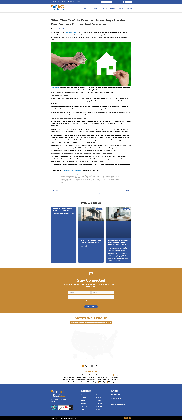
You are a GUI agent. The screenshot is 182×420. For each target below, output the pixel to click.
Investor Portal (117, 1)
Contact (129, 8)
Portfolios (83, 403)
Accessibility (99, 406)
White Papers (99, 397)
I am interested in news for (80, 301)
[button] (90, 8)
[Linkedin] (127, 2)
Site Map (98, 409)
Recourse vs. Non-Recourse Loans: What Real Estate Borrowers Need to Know (118, 242)
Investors (95, 8)
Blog (97, 394)
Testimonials (84, 406)
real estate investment (72, 32)
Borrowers (86, 8)
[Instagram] (130, 2)
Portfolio (112, 8)
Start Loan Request (106, 1)
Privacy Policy (99, 403)
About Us (83, 400)
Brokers (107, 301)
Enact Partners (55, 87)
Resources (120, 8)
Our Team (105, 8)
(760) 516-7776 (55, 1)
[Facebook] (124, 2)
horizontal (122, 90)
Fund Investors (93, 301)
